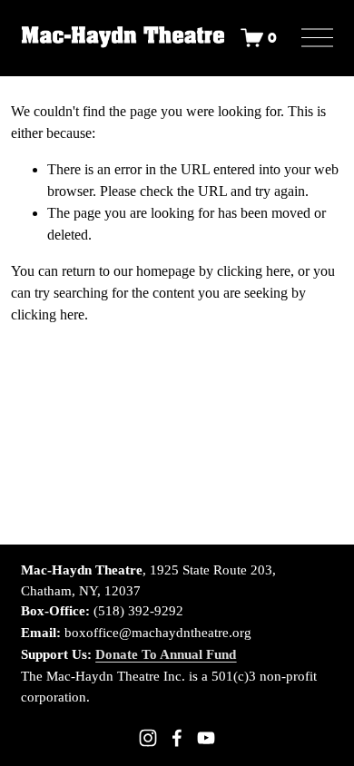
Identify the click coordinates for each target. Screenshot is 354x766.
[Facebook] (177, 738)
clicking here (253, 271)
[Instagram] (148, 738)
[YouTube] (206, 738)
